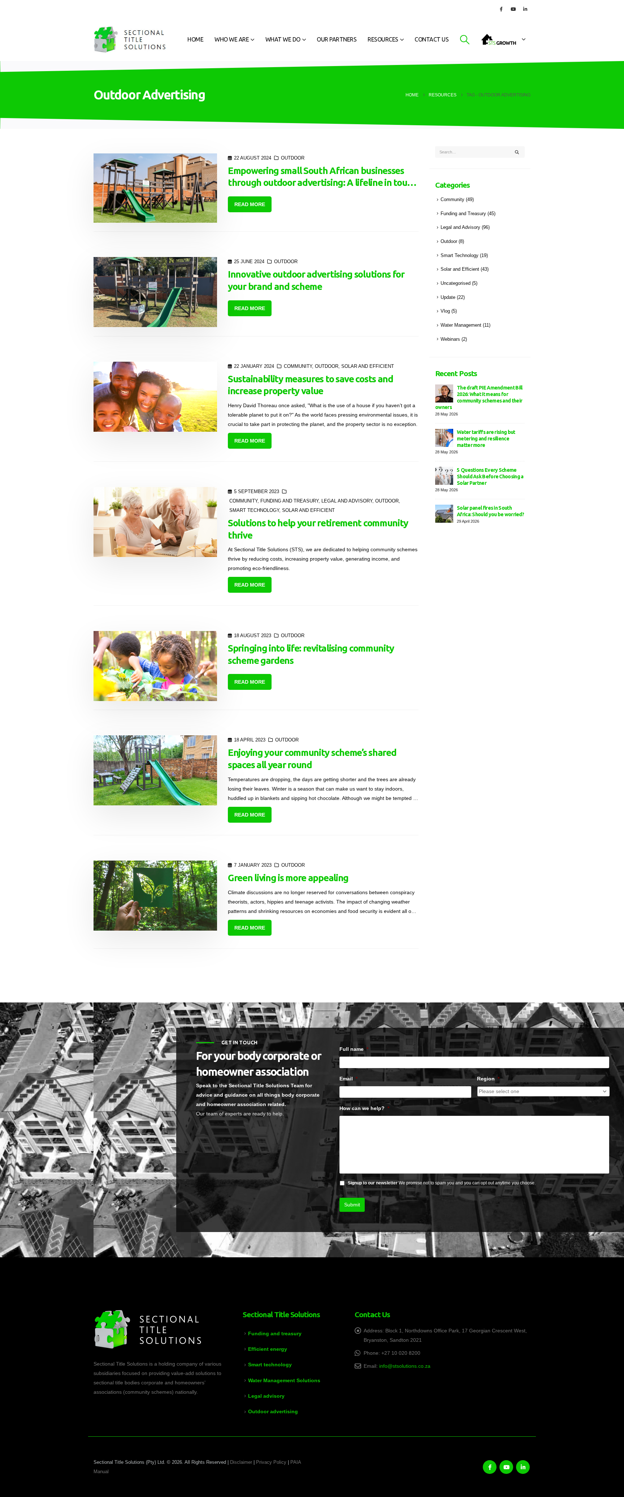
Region (488, 1079)
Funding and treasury (275, 1333)
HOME (195, 39)
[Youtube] (513, 9)
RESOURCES (383, 39)
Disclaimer (241, 1462)
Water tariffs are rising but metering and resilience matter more (486, 438)
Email (348, 1079)
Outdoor (292, 158)
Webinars (450, 339)
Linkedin (523, 1467)
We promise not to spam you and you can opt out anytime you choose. (442, 1182)
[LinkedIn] (525, 9)
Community (298, 366)
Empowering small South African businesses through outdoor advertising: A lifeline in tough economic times (323, 182)
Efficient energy (267, 1349)
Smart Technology (254, 510)
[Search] (517, 152)
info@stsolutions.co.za (404, 1366)
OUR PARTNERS (336, 39)
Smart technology (270, 1364)
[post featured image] (155, 188)
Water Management (461, 325)
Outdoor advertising (273, 1411)
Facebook (490, 1467)
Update (448, 297)
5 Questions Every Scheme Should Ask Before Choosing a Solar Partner (490, 476)
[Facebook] (501, 9)
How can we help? (364, 1108)
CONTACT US (431, 39)
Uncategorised (456, 283)
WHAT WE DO (282, 39)
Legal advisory (266, 1396)
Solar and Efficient (367, 366)
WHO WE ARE (231, 39)
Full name (353, 1049)
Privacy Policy (271, 1462)
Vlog (445, 311)
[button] (464, 39)
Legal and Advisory (346, 501)
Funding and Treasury (289, 501)
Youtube (506, 1467)
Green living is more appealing (288, 877)
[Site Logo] (130, 39)
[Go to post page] (444, 393)
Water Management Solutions (284, 1380)
